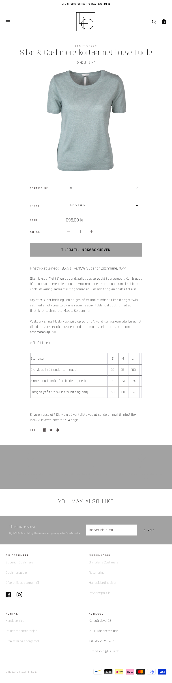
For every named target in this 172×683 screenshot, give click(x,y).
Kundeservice (15, 620)
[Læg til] (92, 231)
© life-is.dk (11, 672)
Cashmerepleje (16, 572)
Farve (35, 205)
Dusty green (86, 45)
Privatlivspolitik (99, 593)
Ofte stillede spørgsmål (22, 582)
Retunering (97, 572)
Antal (35, 232)
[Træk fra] (69, 231)
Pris (34, 220)
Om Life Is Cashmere (103, 562)
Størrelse (39, 188)
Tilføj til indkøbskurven (86, 249)
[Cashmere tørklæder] (85, 310)
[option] (86, 120)
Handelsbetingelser (102, 582)
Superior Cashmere (19, 562)
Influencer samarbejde (21, 631)
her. (88, 310)
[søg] (154, 21)
